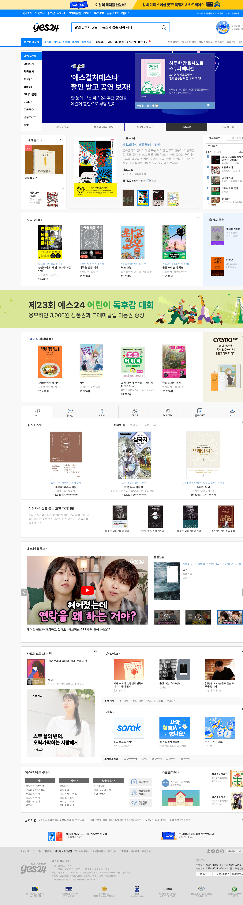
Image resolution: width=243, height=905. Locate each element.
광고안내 (112, 851)
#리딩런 (171, 701)
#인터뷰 (124, 701)
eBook (28, 86)
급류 (185, 569)
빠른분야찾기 (31, 41)
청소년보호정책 (82, 851)
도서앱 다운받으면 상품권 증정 (170, 820)
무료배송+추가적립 (35, 790)
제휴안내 (123, 851)
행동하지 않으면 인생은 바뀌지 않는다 (159, 531)
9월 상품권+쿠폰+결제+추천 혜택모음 (115, 820)
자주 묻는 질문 (221, 874)
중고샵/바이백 (33, 797)
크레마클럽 (30, 94)
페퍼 (82, 382)
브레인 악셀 (203, 487)
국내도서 (29, 63)
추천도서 (231, 42)
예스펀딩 (119, 42)
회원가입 (208, 13)
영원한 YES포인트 (35, 786)
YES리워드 (140, 792)
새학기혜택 (174, 42)
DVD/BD (29, 109)
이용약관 (48, 851)
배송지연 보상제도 (140, 803)
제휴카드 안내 (33, 801)
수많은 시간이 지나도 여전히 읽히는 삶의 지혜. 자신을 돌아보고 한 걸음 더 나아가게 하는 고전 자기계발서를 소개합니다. (58, 519)
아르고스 (127, 169)
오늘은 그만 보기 (146, 105)
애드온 (29, 805)
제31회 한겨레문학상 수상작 (141, 144)
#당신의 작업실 (155, 701)
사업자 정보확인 (123, 872)
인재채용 (36, 851)
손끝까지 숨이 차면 (173, 267)
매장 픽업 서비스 (68, 793)
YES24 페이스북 (213, 851)
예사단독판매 (189, 42)
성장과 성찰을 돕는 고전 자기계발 (51, 508)
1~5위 (208, 152)
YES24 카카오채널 (208, 851)
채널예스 (112, 653)
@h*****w (171, 759)
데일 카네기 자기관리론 (189, 531)
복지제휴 (135, 851)
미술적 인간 (31, 178)
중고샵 (28, 79)
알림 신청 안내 (67, 797)
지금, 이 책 (33, 219)
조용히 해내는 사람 (66, 487)
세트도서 (150, 425)
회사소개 (25, 851)
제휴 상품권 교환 (102, 790)
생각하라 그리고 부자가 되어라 (226, 531)
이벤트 (66, 42)
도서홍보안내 (98, 851)
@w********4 (130, 759)
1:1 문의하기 (204, 874)
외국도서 (29, 71)
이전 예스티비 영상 (24, 592)
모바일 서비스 (67, 801)
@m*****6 (157, 759)
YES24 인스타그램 (222, 851)
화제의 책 (39, 338)
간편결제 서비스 (68, 805)
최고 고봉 (126, 267)
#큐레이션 (138, 701)
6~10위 (217, 152)
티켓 (26, 124)
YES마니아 (99, 786)
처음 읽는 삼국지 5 (134, 487)
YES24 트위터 (217, 851)
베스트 (47, 42)
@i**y (144, 759)
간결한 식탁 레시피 (48, 382)
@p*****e (185, 759)
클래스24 (131, 42)
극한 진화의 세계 (171, 382)
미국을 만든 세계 (89, 267)
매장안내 (86, 42)
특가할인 (220, 42)
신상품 (57, 42)
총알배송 (64, 786)
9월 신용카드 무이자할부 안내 (62, 820)
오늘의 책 (128, 138)
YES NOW (30, 56)
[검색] (164, 27)
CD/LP (28, 101)
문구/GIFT (30, 117)
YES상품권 (99, 793)
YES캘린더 (140, 782)
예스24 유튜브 (36, 548)
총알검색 (64, 790)
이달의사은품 (206, 42)
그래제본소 (32, 140)
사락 (109, 42)
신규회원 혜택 (33, 793)
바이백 (76, 42)
